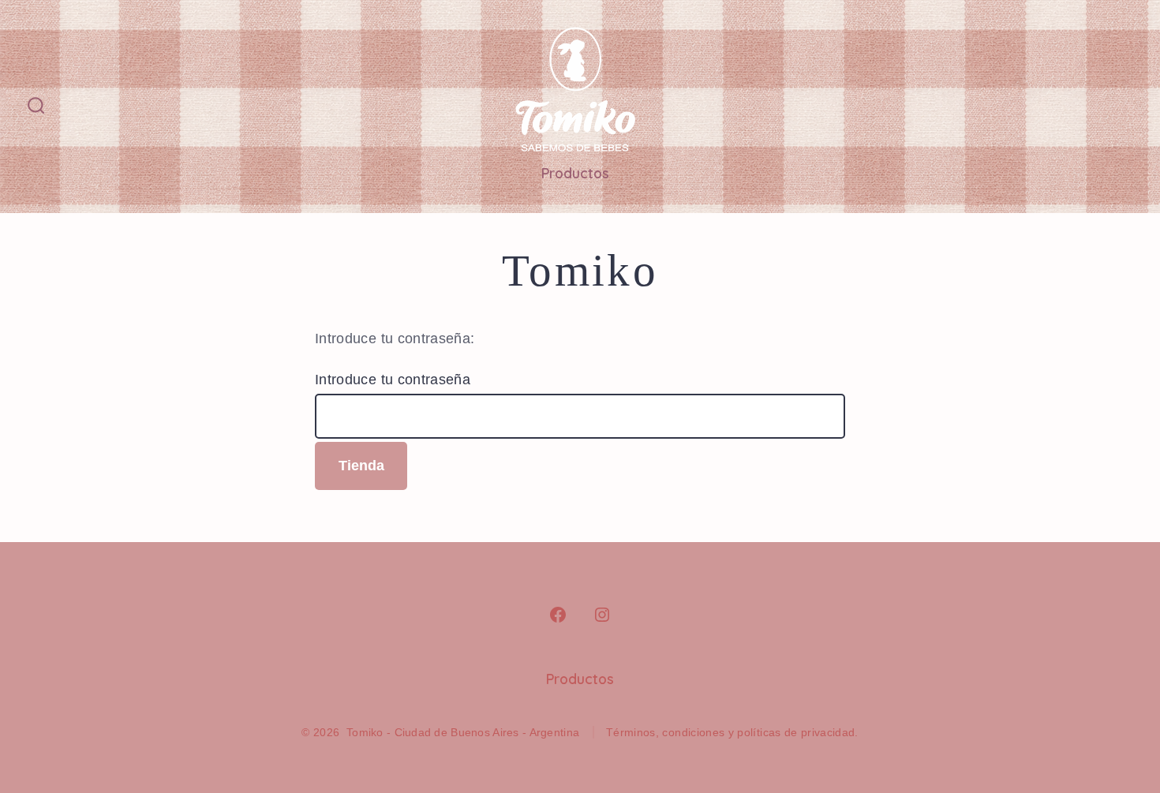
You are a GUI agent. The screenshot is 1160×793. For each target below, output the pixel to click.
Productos (575, 172)
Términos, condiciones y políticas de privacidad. (732, 732)
